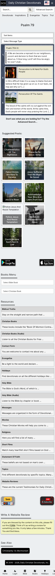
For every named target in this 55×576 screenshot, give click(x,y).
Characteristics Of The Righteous (12, 152)
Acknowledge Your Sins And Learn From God (34, 197)
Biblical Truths (8, 309)
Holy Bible (6, 383)
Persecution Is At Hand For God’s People (33, 70)
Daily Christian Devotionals (24, 3)
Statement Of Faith (11, 457)
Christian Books (9, 321)
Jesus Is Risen (12, 199)
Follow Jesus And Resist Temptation (12, 219)
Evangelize (35, 15)
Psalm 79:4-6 (12, 48)
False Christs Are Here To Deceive (12, 174)
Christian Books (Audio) (13, 333)
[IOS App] (46, 262)
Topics (45, 15)
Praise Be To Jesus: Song (34, 153)
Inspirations (20, 15)
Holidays (6, 370)
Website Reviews (10, 481)
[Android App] (8, 262)
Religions (6, 432)
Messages (7, 407)
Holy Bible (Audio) (10, 395)
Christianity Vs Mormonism (15, 550)
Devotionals (7, 15)
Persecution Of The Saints (31, 94)
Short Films (7, 444)
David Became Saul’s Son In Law (12, 242)
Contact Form (8, 346)
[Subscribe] (47, 500)
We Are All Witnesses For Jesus (34, 219)
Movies (5, 420)
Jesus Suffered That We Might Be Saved (34, 174)
